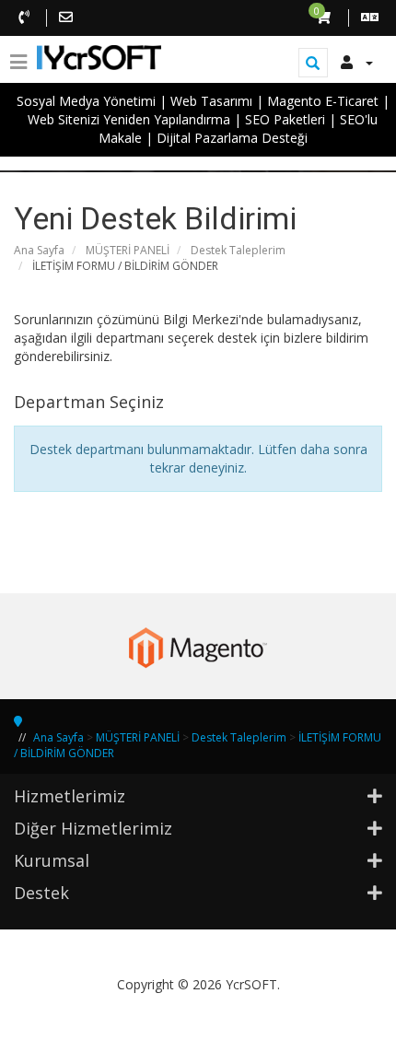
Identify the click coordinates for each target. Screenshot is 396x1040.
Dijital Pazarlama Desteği (232, 137)
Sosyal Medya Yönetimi (86, 101)
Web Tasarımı (211, 101)
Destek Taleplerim (238, 250)
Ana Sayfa (39, 250)
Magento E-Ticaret (323, 101)
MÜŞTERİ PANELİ (127, 250)
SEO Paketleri (285, 119)
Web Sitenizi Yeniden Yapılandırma (129, 119)
